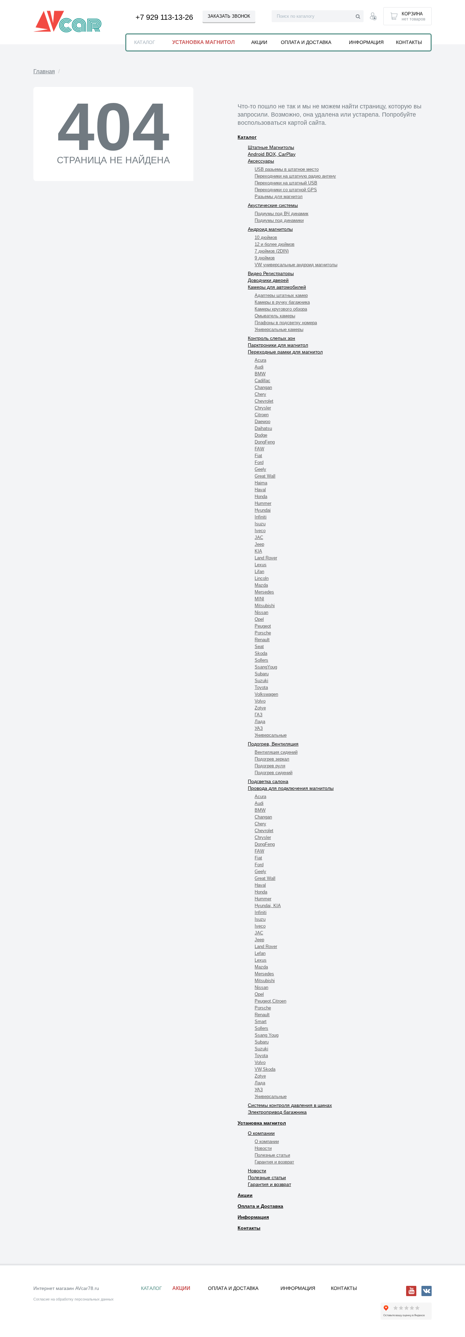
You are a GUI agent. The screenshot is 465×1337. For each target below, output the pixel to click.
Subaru (262, 673)
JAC (259, 537)
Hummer (263, 503)
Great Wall (265, 476)
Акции (245, 1195)
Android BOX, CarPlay (271, 154)
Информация (253, 1217)
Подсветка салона (268, 781)
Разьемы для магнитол (279, 196)
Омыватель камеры (275, 315)
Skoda (261, 653)
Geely (260, 469)
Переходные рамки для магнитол (285, 352)
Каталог (247, 137)
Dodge (261, 435)
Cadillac (262, 380)
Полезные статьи (272, 1155)
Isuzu (260, 523)
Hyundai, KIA (268, 905)
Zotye (260, 707)
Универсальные (271, 735)
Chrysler (263, 407)
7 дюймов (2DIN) (272, 251)
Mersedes (264, 592)
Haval (260, 489)
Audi (259, 367)
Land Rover (266, 557)
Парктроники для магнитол (278, 345)
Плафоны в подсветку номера (286, 322)
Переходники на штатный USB (286, 182)
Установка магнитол (262, 1123)
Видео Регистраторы (271, 273)
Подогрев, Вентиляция (273, 744)
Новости (263, 1148)
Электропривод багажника (277, 1112)
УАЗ (259, 728)
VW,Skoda (265, 1069)
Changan (263, 387)
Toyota (261, 687)
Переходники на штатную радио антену (295, 176)
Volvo (260, 701)
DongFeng (265, 442)
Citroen (262, 414)
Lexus (261, 564)
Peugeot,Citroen (270, 1001)
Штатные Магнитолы (271, 147)
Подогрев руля (270, 765)
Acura (260, 360)
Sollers (261, 660)
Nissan (261, 612)
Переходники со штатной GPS (286, 189)
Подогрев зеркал (272, 759)
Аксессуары (261, 161)
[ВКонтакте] (426, 1291)
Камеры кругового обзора (281, 309)
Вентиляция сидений (276, 752)
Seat (259, 646)
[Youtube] (411, 1291)
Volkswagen (266, 694)
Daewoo (262, 421)
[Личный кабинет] (373, 17)
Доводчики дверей (268, 280)
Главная (44, 71)
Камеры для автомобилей (277, 287)
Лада (260, 721)
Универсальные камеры (279, 329)
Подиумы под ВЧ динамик (281, 213)
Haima (261, 482)
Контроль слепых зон (271, 338)
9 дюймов (265, 257)
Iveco (260, 530)
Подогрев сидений (273, 772)
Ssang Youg (266, 1035)
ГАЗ (258, 714)
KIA (258, 551)
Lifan (259, 571)
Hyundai (263, 510)
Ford (259, 462)
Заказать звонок (229, 16)
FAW (259, 448)
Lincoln (262, 578)
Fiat (258, 455)
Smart (261, 1021)
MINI (259, 598)
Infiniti (261, 517)
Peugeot (263, 626)
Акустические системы (273, 205)
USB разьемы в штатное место (287, 169)
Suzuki (261, 680)
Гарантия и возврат (274, 1162)
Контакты (249, 1228)
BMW (260, 373)
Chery (260, 394)
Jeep (259, 544)
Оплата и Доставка (260, 1206)
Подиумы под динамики (279, 220)
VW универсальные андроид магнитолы (296, 264)
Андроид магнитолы (270, 229)
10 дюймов (266, 237)
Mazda (261, 585)
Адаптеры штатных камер (281, 295)
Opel (259, 619)
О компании (261, 1133)
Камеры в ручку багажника (282, 302)
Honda (261, 496)
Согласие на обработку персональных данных (73, 1299)
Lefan (260, 953)
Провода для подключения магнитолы (291, 788)
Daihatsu (263, 428)
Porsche (263, 632)
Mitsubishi (265, 605)
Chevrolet (264, 401)
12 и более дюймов (274, 244)
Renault (262, 639)
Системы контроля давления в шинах (290, 1105)
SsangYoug (266, 667)
